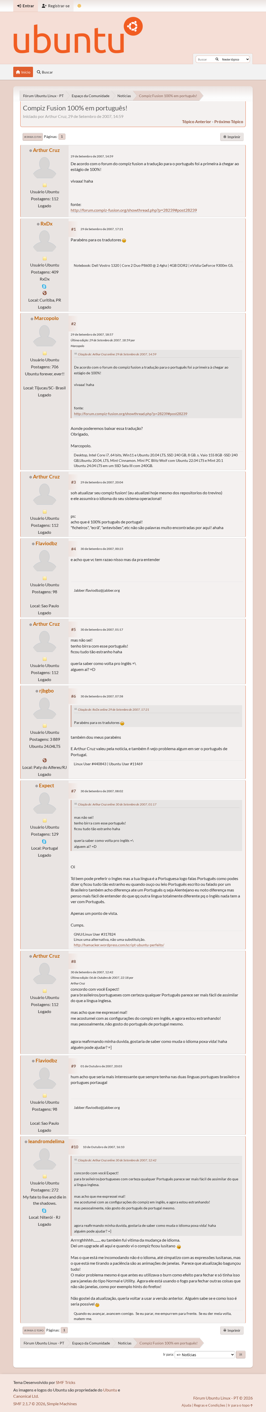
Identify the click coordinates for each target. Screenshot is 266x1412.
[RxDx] (45, 292)
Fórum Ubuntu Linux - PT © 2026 (223, 1397)
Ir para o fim (32, 136)
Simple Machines (62, 1403)
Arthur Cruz (46, 150)
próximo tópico (228, 121)
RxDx (46, 224)
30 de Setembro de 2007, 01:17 (102, 629)
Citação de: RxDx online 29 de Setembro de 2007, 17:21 (113, 709)
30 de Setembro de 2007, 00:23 (102, 548)
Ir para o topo (34, 1330)
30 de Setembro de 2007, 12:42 (92, 972)
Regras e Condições (209, 1405)
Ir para (168, 1354)
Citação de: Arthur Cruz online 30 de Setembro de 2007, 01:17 (117, 804)
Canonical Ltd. (26, 1396)
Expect (46, 785)
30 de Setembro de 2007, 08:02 (102, 791)
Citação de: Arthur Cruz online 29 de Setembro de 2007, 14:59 (117, 354)
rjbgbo (46, 691)
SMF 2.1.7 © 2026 (29, 1403)
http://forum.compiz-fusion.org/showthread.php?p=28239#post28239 (134, 210)
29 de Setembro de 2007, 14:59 (92, 156)
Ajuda (186, 1405)
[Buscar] (217, 59)
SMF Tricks (65, 1382)
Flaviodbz (46, 543)
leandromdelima (46, 1141)
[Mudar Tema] (79, 6)
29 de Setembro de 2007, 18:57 (92, 334)
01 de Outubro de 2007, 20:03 (101, 1066)
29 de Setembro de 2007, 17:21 (102, 229)
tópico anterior (196, 121)
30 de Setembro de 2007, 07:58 (102, 696)
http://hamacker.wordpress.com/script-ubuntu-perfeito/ (119, 945)
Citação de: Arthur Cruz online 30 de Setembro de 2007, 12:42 (117, 1160)
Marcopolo (46, 318)
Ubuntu (110, 1389)
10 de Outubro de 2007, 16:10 (103, 1147)
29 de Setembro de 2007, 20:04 (102, 482)
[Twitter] (45, 760)
